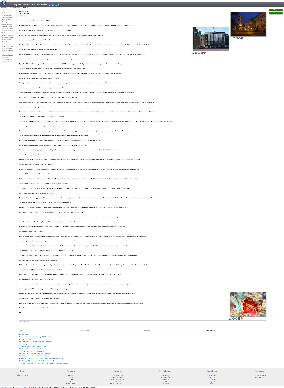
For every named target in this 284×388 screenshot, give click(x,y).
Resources (165, 383)
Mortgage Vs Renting (25, 339)
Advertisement (212, 375)
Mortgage (25, 308)
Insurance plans (14, 4)
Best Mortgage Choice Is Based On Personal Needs (33, 344)
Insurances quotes (259, 375)
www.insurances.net (5, 387)
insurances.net (4, 7)
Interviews (212, 377)
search (25, 387)
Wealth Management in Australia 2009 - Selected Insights (34, 356)
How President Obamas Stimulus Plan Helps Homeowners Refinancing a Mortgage (41, 358)
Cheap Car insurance (117, 379)
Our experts (165, 381)
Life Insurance (5, 13)
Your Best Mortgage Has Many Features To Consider (33, 346)
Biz (33, 4)
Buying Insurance (6, 26)
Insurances (42, 4)
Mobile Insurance (6, 42)
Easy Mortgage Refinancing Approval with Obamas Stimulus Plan (37, 360)
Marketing (212, 383)
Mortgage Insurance (15, 7)
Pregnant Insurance (7, 37)
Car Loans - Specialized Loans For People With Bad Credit (35, 337)
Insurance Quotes (6, 61)
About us (71, 375)
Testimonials (165, 377)
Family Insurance (6, 17)
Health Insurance (6, 15)
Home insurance (118, 377)
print (276, 13)
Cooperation (70, 383)
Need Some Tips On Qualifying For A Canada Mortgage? (34, 353)
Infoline (71, 377)
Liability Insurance (7, 50)
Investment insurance (118, 383)
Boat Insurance (6, 57)
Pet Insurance (5, 44)
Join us (70, 381)
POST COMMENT (210, 330)
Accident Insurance (7, 24)
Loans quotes (259, 377)
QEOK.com (44, 308)
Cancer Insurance (6, 59)
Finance (26, 4)
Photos (212, 381)
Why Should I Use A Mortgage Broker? (30, 349)
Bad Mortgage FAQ (24, 334)
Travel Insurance (6, 19)
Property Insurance (7, 35)
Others (3, 64)
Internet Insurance (6, 39)
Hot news (212, 379)
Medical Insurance (7, 33)
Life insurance (118, 375)
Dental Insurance (6, 48)
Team (71, 379)
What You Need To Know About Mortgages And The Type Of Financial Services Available (43, 363)
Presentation (165, 375)
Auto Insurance (6, 11)
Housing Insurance (7, 28)
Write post (275, 9)
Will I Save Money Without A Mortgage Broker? (32, 351)
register (17, 387)
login (21, 387)
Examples (165, 379)
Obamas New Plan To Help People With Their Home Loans (35, 341)
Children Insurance (7, 55)
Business (118, 381)
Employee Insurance (7, 46)
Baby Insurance (6, 53)
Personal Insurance (7, 30)
